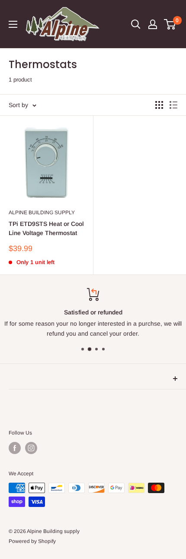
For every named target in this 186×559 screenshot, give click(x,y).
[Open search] (136, 24)
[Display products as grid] (159, 105)
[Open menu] (13, 24)
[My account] (152, 24)
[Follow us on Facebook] (15, 448)
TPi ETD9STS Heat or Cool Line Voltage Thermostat (46, 228)
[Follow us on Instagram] (31, 448)
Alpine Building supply (42, 212)
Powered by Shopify (32, 541)
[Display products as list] (173, 105)
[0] (170, 24)
